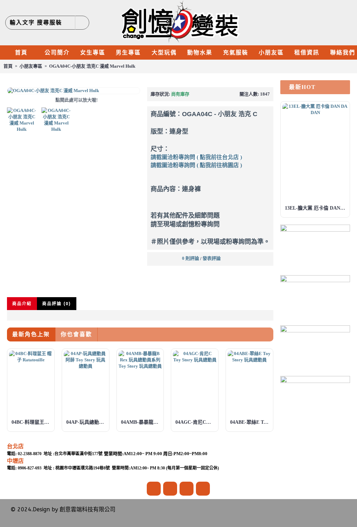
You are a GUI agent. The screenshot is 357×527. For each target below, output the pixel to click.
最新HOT (302, 87)
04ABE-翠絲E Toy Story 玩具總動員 (250, 422)
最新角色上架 (31, 334)
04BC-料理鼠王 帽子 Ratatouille (32, 422)
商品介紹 (22, 303)
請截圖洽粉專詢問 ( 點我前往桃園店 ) (196, 165)
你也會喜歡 (76, 334)
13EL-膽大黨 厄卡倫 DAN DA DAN (316, 208)
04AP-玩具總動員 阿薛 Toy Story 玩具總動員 (86, 422)
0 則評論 (190, 258)
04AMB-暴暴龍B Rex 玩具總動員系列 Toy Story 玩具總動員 (141, 422)
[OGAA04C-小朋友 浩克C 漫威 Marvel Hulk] (73, 90)
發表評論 (212, 258)
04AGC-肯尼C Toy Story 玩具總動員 (196, 422)
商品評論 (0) (56, 303)
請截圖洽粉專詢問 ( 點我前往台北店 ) (196, 157)
